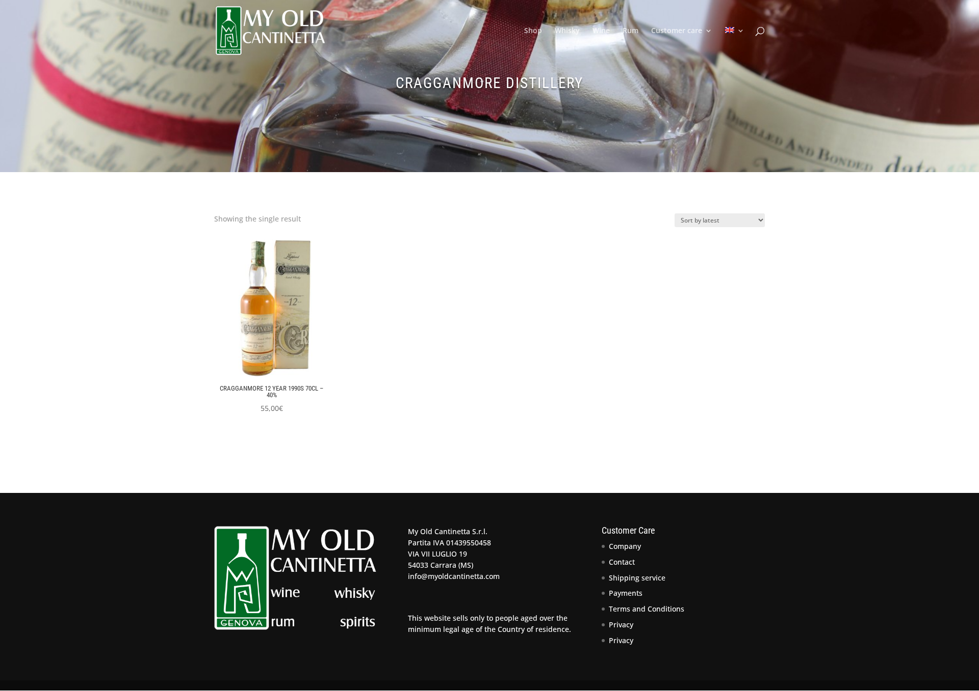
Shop (533, 31)
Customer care (676, 31)
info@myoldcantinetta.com (454, 576)
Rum (630, 31)
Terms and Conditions (646, 609)
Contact (622, 562)
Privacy (621, 624)
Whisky (567, 31)
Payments (625, 593)
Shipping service (637, 578)
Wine (601, 31)
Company (625, 546)
